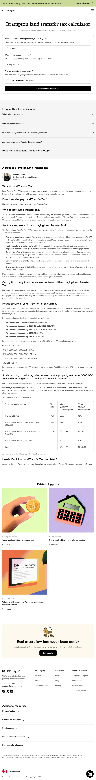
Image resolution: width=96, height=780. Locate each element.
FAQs (57, 675)
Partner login (77, 680)
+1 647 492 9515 (8, 683)
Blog (57, 680)
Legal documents (18, 777)
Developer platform (80, 690)
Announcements (41, 685)
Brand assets (6, 777)
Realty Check (77, 685)
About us (37, 675)
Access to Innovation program (67, 757)
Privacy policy (30, 777)
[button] (89, 774)
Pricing (58, 685)
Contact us (38, 680)
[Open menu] (92, 10)
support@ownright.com (12, 686)
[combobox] (48, 64)
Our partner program (80, 675)
